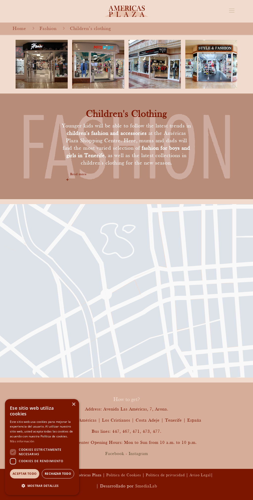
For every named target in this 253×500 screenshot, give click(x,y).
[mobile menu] (232, 11)
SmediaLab (146, 486)
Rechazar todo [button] (58, 474)
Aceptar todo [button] (25, 474)
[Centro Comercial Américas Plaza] (126, 11)
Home (19, 28)
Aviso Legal (200, 475)
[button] (42, 486)
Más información (22, 441)
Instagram (138, 454)
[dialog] (42, 447)
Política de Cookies (123, 475)
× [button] (73, 404)
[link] (126, 174)
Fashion (48, 28)
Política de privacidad (165, 475)
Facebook (114, 454)
